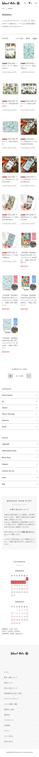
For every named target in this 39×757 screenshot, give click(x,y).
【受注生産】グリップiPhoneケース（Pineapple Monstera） (29, 141)
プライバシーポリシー (11, 699)
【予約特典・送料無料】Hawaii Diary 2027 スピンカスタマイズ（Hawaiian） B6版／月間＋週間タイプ (29, 257)
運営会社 (7, 715)
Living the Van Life (8, 471)
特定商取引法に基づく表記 (13, 693)
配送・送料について (10, 677)
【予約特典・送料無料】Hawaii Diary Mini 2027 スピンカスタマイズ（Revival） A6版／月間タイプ (10, 343)
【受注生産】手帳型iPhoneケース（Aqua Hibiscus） (10, 254)
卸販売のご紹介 (9, 709)
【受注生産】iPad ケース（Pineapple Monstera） (10, 103)
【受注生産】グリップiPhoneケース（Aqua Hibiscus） (28, 179)
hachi (4, 477)
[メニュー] (36, 3)
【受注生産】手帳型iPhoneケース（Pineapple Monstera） (10, 217)
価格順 (28, 38)
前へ (10, 376)
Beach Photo (6, 457)
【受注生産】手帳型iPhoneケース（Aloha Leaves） (29, 217)
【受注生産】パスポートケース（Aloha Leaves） (9, 65)
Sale (3, 484)
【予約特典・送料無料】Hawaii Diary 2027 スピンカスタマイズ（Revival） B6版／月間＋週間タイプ (10, 300)
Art (3, 401)
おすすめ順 (19, 38)
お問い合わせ (8, 741)
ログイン (7, 731)
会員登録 (7, 725)
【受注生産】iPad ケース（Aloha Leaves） (28, 103)
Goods (4, 426)
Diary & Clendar (7, 395)
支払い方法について (10, 688)
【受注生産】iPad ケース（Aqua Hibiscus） (10, 141)
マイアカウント (9, 720)
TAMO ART (6, 444)
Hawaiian (10, 8)
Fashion (4, 408)
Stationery (5, 420)
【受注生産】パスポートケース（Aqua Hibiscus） (28, 65)
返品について (8, 683)
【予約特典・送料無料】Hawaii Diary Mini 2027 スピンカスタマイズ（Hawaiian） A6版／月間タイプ (29, 300)
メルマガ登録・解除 (10, 704)
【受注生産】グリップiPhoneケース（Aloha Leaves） (10, 179)
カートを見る (8, 736)
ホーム (3, 8)
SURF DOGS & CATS (9, 451)
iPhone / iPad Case (8, 414)
